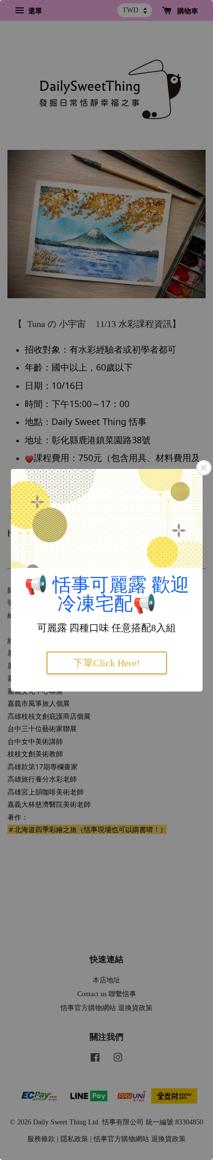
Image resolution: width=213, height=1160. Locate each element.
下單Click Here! (106, 662)
